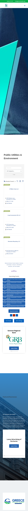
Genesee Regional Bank (14, 332)
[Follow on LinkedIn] (17, 315)
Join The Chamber (16, 266)
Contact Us (14, 264)
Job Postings (9, 264)
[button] (4, 181)
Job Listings (19, 321)
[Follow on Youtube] (14, 315)
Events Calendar (16, 263)
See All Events (14, 311)
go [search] (14, 174)
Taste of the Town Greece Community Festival (15, 280)
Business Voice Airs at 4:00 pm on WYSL (15, 286)
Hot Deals (21, 263)
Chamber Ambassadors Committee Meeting (14, 283)
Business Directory (8, 263)
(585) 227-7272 (10, 1)
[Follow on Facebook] (11, 315)
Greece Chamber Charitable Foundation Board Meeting (15, 294)
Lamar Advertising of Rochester (14, 440)
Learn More (14, 348)
